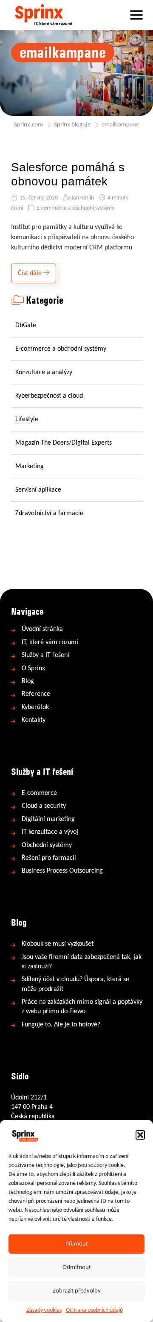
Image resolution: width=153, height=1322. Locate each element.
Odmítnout (76, 1267)
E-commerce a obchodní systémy (75, 208)
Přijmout (76, 1244)
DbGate (25, 325)
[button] (140, 1135)
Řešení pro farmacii (49, 858)
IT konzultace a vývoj (50, 832)
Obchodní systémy (47, 845)
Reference (36, 694)
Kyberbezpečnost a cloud (49, 396)
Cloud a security (44, 806)
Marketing (29, 466)
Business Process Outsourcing (62, 871)
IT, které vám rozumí (50, 642)
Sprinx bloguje (72, 125)
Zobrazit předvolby (77, 1291)
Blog (28, 681)
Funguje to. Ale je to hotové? (61, 1024)
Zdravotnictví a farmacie (49, 513)
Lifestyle (26, 419)
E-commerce (39, 793)
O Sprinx (33, 668)
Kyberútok (35, 707)
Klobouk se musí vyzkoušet (58, 944)
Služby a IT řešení (45, 655)
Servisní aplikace (38, 490)
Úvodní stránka (42, 629)
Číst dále (30, 273)
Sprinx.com (28, 125)
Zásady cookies (44, 1310)
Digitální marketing (48, 819)
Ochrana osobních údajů (94, 1310)
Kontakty (33, 720)
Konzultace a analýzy (43, 372)
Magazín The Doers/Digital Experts (63, 443)
